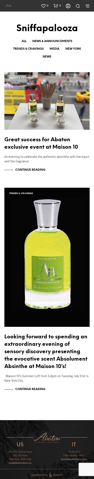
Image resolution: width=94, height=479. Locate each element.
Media (54, 49)
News (47, 56)
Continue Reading (30, 170)
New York (73, 49)
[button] (44, 5)
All (24, 41)
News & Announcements (52, 41)
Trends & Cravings (28, 49)
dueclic (58, 475)
